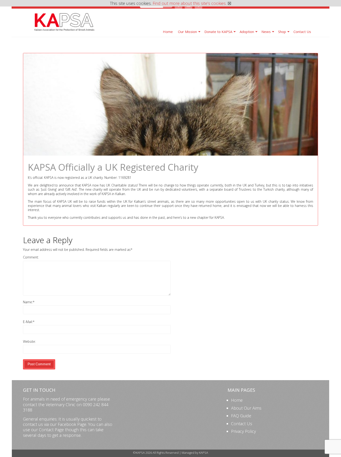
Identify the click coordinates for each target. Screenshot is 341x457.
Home (168, 31)
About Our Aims (246, 408)
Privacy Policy (243, 431)
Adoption (247, 31)
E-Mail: (28, 322)
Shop (282, 31)
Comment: (31, 257)
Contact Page (51, 429)
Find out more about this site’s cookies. (189, 3)
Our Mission (187, 31)
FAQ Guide (241, 415)
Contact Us (302, 31)
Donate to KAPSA (218, 31)
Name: (28, 302)
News (266, 31)
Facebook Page (72, 424)
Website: (29, 341)
